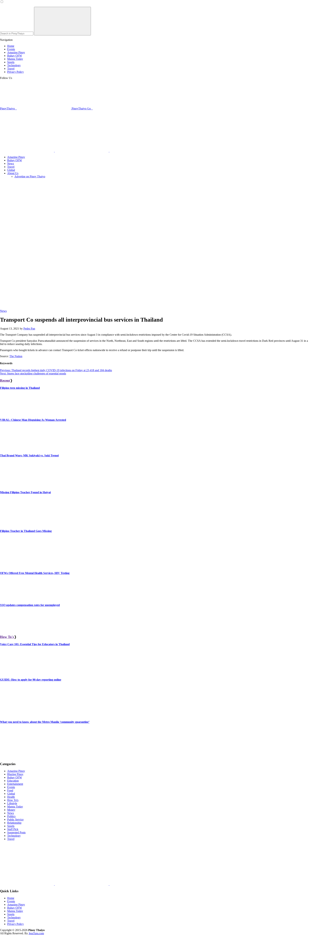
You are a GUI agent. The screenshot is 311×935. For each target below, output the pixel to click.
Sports (10, 825)
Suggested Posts (16, 832)
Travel (10, 838)
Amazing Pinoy (16, 770)
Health (11, 796)
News (3, 310)
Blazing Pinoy (15, 774)
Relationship (14, 822)
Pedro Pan (29, 328)
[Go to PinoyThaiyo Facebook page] (82, 150)
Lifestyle (12, 803)
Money (11, 809)
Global (11, 793)
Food (10, 790)
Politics (11, 816)
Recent (5, 380)
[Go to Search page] (27, 150)
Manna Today (15, 806)
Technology (14, 835)
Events (11, 787)
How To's (7, 637)
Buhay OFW (14, 777)
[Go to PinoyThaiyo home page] (24, 120)
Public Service (15, 819)
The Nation (15, 356)
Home (10, 898)
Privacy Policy (15, 923)
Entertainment (15, 783)
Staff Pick (12, 829)
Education (13, 780)
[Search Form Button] (62, 21)
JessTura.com (36, 933)
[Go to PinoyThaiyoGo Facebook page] (136, 150)
